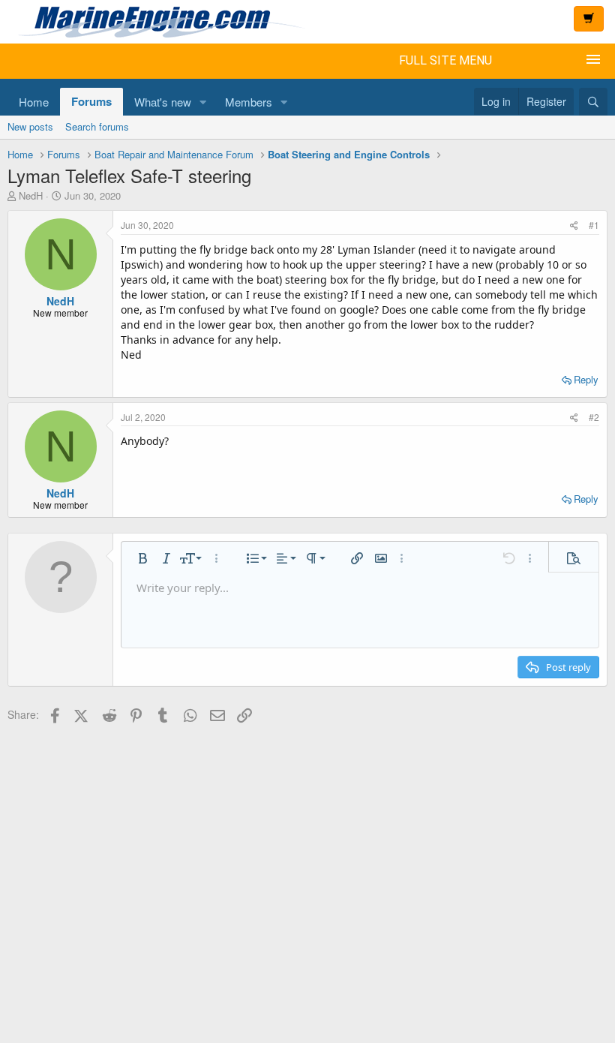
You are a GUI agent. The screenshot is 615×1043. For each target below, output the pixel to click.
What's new (162, 102)
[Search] (593, 102)
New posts (30, 126)
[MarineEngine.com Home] (256, 22)
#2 (594, 416)
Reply (586, 379)
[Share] (574, 224)
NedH (31, 195)
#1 (594, 224)
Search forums (97, 126)
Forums (91, 101)
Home (34, 102)
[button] (203, 102)
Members (248, 102)
